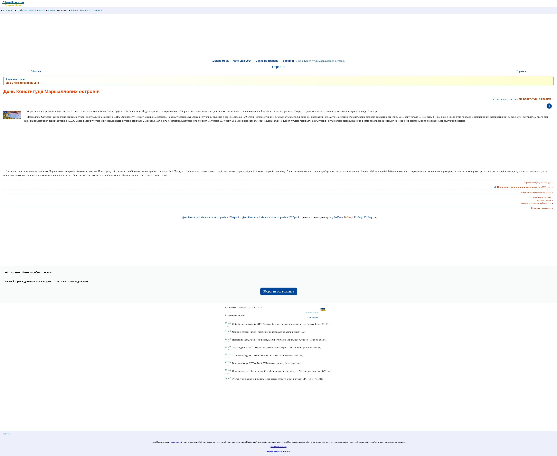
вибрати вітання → (545, 200)
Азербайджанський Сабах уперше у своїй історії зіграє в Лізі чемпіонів (267, 347)
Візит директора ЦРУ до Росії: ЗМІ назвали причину (258, 363)
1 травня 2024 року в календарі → (539, 182)
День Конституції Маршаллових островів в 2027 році (270, 217)
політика (6, 434)
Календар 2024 (242, 60)
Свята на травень (267, 60)
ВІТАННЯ (74, 10)
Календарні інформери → (542, 208)
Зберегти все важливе (278, 291)
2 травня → (522, 71)
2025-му (338, 217)
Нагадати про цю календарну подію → (537, 192)
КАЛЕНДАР (63, 10)
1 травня (288, 60)
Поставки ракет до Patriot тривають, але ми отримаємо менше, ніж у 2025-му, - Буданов (275, 339)
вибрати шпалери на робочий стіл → (537, 203)
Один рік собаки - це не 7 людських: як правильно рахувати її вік (264, 332)
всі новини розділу (311, 313)
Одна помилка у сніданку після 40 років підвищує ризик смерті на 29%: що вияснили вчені (277, 371)
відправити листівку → (543, 197)
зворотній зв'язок (278, 446)
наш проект (175, 442)
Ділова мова (221, 60)
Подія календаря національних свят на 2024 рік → (525, 186)
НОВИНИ (51, 10)
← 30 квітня (34, 71)
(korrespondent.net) (312, 347)
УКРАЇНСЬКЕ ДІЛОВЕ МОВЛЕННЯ (30, 10)
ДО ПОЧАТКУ (8, 10)
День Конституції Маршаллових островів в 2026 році (210, 217)
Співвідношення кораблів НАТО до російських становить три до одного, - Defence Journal (277, 324)
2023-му (358, 217)
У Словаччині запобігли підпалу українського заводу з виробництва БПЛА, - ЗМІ (272, 379)
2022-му (368, 217)
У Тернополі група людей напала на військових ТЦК (258, 355)
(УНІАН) (326, 324)
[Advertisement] (87, 37)
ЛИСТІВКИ (85, 10)
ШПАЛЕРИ (97, 10)
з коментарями (313, 318)
